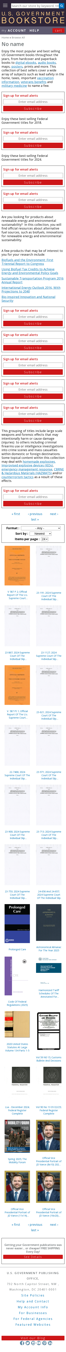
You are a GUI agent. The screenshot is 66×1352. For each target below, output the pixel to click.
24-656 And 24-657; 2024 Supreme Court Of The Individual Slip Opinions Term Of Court (49, 895)
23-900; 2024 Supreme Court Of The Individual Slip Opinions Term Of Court (17, 835)
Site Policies (33, 1295)
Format (12, 528)
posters (17, 66)
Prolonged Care (17, 949)
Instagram (33, 1343)
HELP (34, 30)
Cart (58, 30)
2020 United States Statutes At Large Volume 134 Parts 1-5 (17, 1047)
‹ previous (35, 514)
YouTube (39, 1343)
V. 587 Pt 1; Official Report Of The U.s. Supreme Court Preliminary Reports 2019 (17, 714)
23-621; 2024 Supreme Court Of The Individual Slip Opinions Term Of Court (48, 715)
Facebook (22, 1343)
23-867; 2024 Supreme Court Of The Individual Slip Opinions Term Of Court (17, 656)
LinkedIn (50, 1343)
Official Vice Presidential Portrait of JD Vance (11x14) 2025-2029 (17, 1212)
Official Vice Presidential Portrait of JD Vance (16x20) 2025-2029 (48, 1212)
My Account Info (33, 1307)
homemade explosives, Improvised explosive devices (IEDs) (29, 463)
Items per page (27, 539)
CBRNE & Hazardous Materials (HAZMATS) (33, 471)
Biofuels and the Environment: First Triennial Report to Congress (27, 262)
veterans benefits (33, 82)
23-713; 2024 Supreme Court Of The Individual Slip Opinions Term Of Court (48, 835)
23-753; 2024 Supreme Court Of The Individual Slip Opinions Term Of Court (17, 895)
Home (5, 37)
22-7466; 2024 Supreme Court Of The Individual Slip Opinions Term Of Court (17, 775)
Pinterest (44, 1343)
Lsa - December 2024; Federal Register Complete (17, 1110)
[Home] (33, 22)
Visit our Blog (33, 1338)
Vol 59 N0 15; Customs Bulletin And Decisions (48, 1059)
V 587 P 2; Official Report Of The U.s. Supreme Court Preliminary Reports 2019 (17, 595)
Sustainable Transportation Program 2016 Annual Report (32, 280)
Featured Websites (33, 1324)
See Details (33, 1257)
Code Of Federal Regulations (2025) (17, 1003)
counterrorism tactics (18, 477)
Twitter (28, 1343)
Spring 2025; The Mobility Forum (17, 1160)
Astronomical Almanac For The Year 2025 (48, 948)
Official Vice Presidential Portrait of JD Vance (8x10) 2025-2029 (48, 1161)
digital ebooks (25, 62)
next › (54, 514)
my (14, 30)
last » (35, 519)
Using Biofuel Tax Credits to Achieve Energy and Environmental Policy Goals (30, 271)
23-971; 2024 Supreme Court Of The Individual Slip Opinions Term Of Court (48, 775)
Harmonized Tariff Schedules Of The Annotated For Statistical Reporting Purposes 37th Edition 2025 (48, 993)
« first (16, 514)
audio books (47, 62)
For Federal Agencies (33, 1319)
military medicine (14, 86)
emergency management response (27, 469)
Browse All (18, 37)
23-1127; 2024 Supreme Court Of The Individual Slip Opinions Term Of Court (48, 656)
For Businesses (33, 1313)
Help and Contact (33, 1301)
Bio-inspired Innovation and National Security (28, 299)
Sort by (21, 533)
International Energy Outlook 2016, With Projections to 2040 (31, 290)
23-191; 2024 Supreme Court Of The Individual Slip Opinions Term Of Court (48, 596)
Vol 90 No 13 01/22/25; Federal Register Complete (48, 1110)
